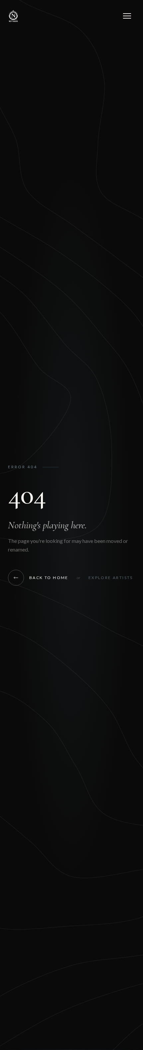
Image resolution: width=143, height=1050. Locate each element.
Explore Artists (110, 577)
